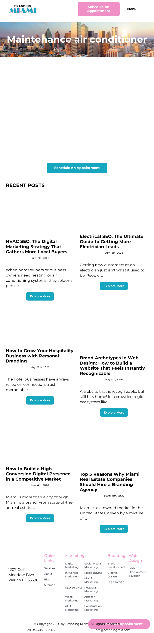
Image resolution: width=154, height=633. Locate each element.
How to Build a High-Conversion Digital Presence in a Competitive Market (38, 474)
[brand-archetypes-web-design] (114, 308)
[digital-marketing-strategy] (40, 194)
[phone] (16, 588)
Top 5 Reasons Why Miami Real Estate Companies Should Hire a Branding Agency (110, 482)
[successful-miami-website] (40, 424)
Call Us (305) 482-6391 (42, 630)
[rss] (9, 588)
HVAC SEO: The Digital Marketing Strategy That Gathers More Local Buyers (36, 246)
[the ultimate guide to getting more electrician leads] (114, 194)
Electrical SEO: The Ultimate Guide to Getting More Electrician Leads (111, 241)
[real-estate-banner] (114, 424)
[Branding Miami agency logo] (23, 6)
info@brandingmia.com (112, 630)
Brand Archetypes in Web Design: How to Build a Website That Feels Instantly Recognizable (112, 365)
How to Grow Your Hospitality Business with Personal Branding (39, 356)
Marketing (75, 555)
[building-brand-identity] (40, 308)
